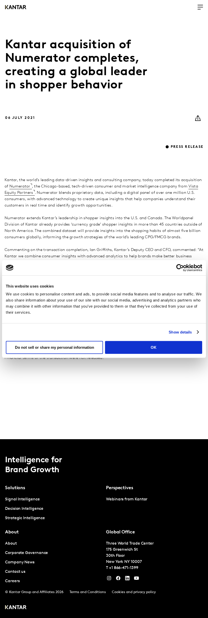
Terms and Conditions (88, 592)
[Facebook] (118, 579)
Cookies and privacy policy (134, 592)
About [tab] (12, 532)
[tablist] (104, 528)
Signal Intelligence (22, 499)
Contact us (15, 572)
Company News (19, 562)
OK (154, 347)
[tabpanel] (53, 508)
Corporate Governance (26, 553)
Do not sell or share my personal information (54, 347)
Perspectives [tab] (119, 488)
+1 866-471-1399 (123, 568)
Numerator (19, 186)
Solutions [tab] (15, 488)
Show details (180, 332)
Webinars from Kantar (126, 499)
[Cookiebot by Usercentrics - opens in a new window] (180, 268)
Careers (12, 581)
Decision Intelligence (24, 509)
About (11, 544)
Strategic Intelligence (25, 518)
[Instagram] (109, 579)
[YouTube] (127, 579)
